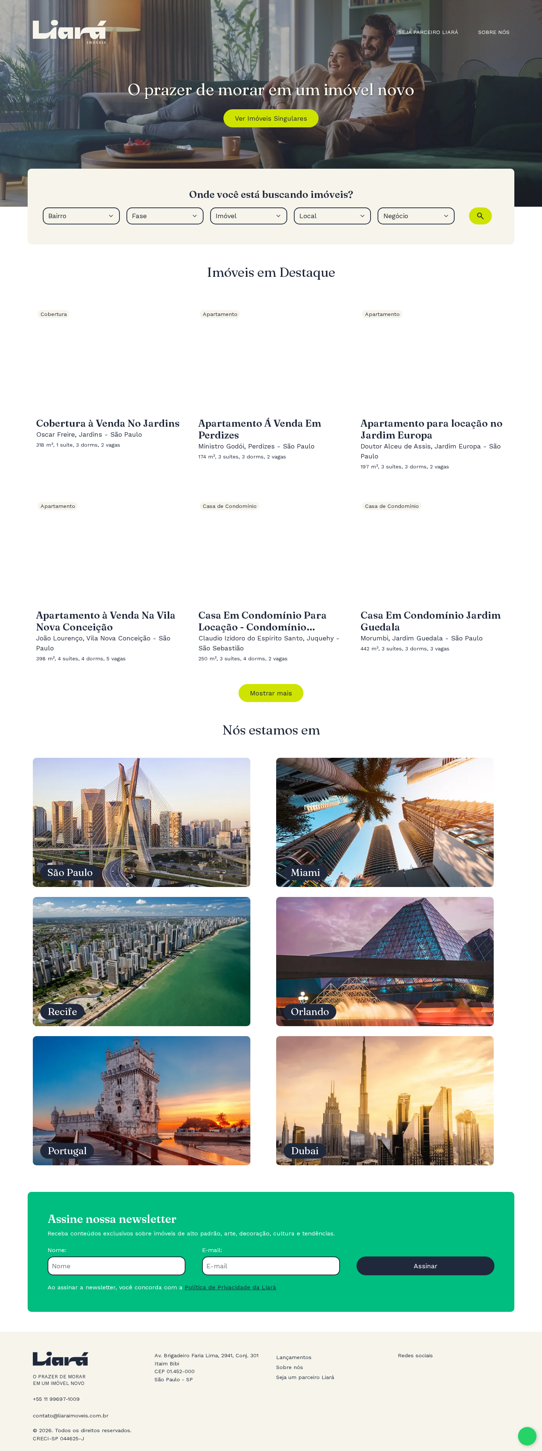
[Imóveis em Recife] (141, 961)
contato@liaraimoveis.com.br (70, 1416)
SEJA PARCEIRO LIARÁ (428, 32)
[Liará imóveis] (70, 32)
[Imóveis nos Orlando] (385, 961)
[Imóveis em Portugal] (141, 1100)
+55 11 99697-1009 (56, 1399)
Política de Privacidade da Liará (230, 1287)
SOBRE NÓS (494, 32)
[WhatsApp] (527, 1436)
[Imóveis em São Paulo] (141, 821)
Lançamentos (294, 1357)
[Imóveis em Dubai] (385, 1100)
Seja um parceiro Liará (305, 1377)
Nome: (57, 1250)
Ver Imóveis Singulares (271, 118)
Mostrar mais (271, 693)
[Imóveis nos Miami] (385, 821)
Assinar (425, 1266)
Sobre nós (289, 1367)
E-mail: (212, 1250)
